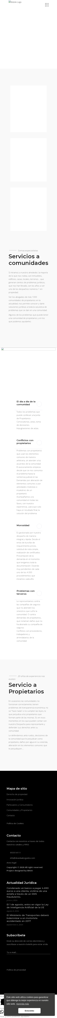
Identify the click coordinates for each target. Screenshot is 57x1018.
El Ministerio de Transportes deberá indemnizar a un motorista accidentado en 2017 (28, 918)
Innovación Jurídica (15, 799)
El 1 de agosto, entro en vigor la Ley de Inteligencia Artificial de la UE (28, 906)
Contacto (11, 815)
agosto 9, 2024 (13, 911)
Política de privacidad (16, 969)
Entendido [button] (29, 1011)
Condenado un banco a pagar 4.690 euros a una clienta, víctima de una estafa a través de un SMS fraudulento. (28, 892)
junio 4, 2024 (12, 900)
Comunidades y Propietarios (19, 810)
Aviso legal (11, 862)
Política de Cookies (15, 823)
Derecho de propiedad (17, 794)
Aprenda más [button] (22, 1004)
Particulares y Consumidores (20, 804)
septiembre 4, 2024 (15, 925)
